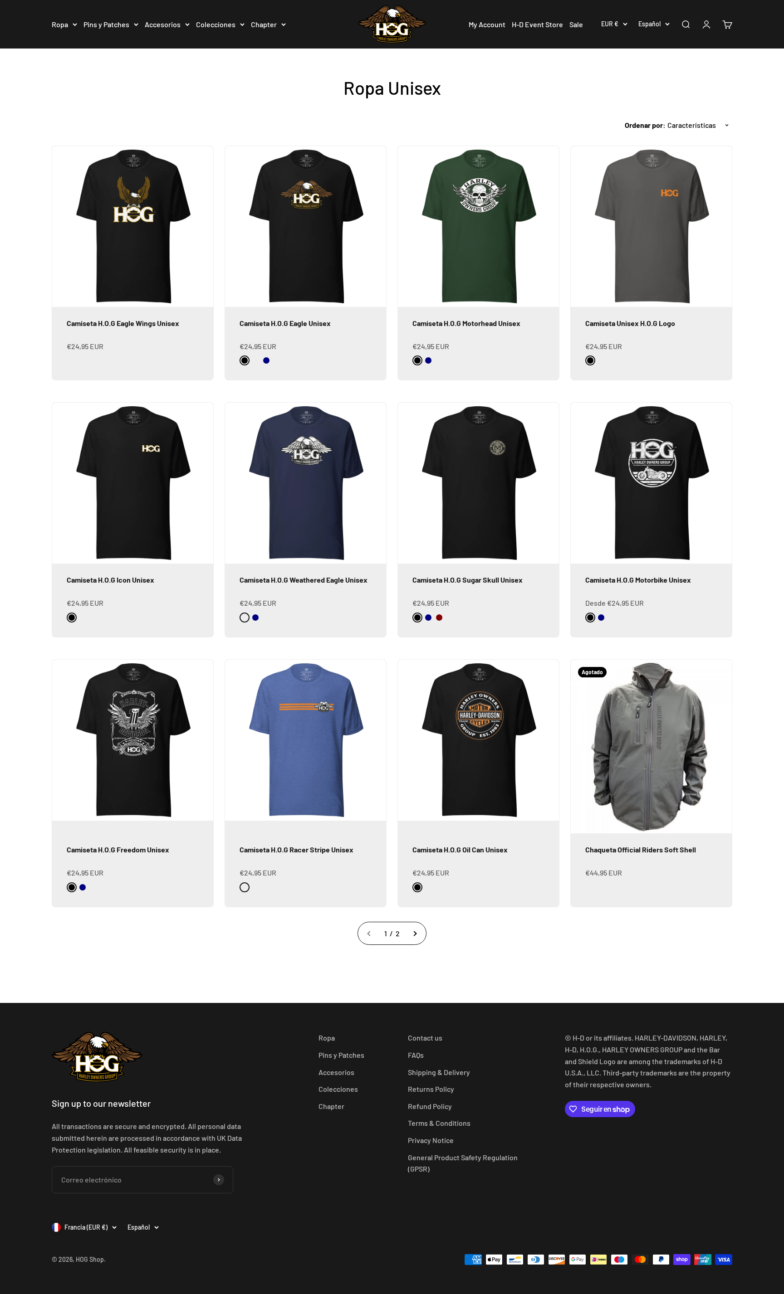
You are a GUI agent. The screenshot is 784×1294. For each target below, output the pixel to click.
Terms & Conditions (439, 1123)
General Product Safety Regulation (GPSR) (463, 1163)
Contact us (425, 1037)
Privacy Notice (431, 1140)
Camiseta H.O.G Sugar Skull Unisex (467, 579)
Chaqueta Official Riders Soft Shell (640, 849)
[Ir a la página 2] (414, 933)
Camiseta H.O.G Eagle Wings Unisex (123, 323)
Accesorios (163, 24)
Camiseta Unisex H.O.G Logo (630, 323)
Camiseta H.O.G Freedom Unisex (118, 849)
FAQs (416, 1055)
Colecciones (215, 24)
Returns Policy (431, 1089)
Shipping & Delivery (439, 1072)
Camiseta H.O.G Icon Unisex (110, 579)
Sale (576, 24)
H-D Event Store (537, 24)
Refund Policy (430, 1106)
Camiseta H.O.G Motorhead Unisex (466, 323)
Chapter (264, 24)
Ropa (60, 24)
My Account (487, 24)
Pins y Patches (106, 24)
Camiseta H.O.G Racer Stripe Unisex (296, 849)
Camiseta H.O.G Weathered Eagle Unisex (304, 579)
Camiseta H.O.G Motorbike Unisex (638, 579)
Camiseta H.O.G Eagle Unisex (285, 323)
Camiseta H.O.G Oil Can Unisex (460, 849)
